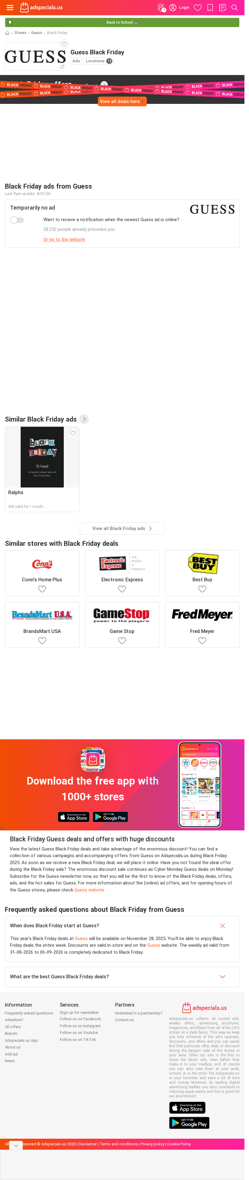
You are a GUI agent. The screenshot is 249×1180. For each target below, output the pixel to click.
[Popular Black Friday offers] (84, 419)
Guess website (89, 890)
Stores (20, 33)
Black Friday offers (51, 84)
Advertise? (14, 1020)
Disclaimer (87, 1144)
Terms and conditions (118, 1144)
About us (13, 1047)
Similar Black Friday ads (41, 419)
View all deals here (120, 101)
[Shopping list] (222, 7)
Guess (36, 33)
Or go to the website (64, 239)
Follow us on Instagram (80, 1026)
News (10, 1061)
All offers (13, 1026)
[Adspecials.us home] (41, 7)
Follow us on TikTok (78, 1039)
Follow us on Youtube (79, 1032)
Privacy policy (152, 1144)
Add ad (11, 1054)
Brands (11, 1033)
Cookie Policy (179, 1144)
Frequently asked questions (29, 1013)
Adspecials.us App (21, 1040)
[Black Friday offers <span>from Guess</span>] (104, 84)
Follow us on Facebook (80, 1019)
